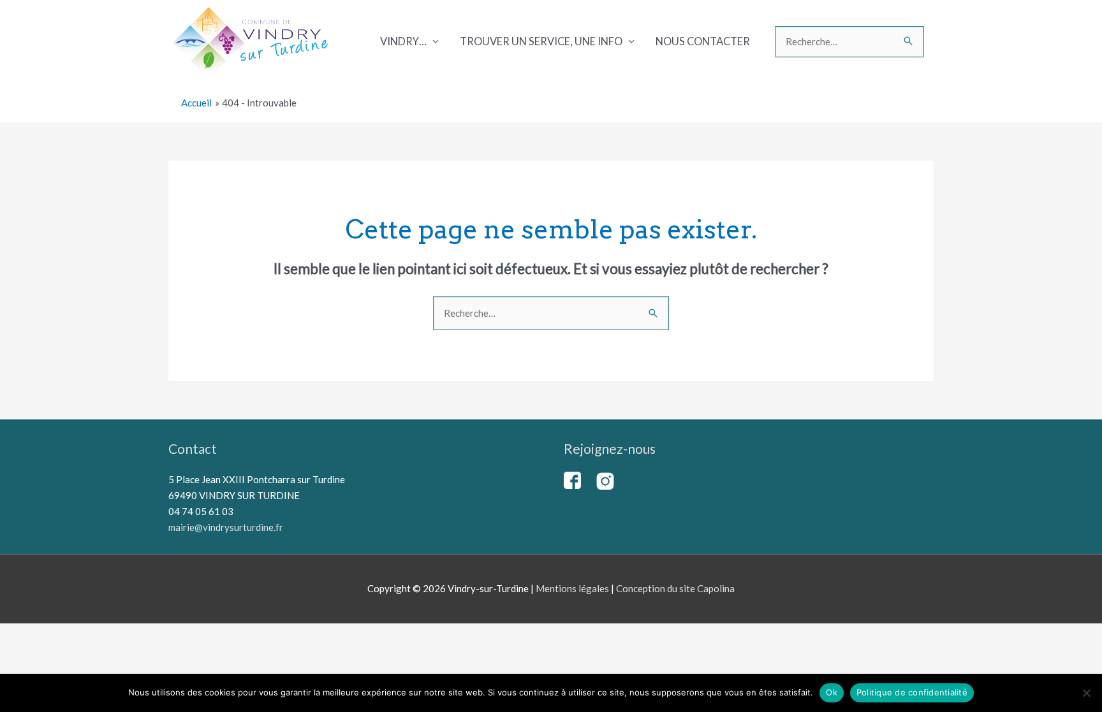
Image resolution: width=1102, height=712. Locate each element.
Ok (831, 692)
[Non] (1086, 693)
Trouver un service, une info (541, 41)
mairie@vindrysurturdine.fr (225, 527)
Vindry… (403, 41)
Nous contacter (703, 41)
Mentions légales (572, 588)
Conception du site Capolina (675, 588)
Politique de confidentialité (911, 692)
